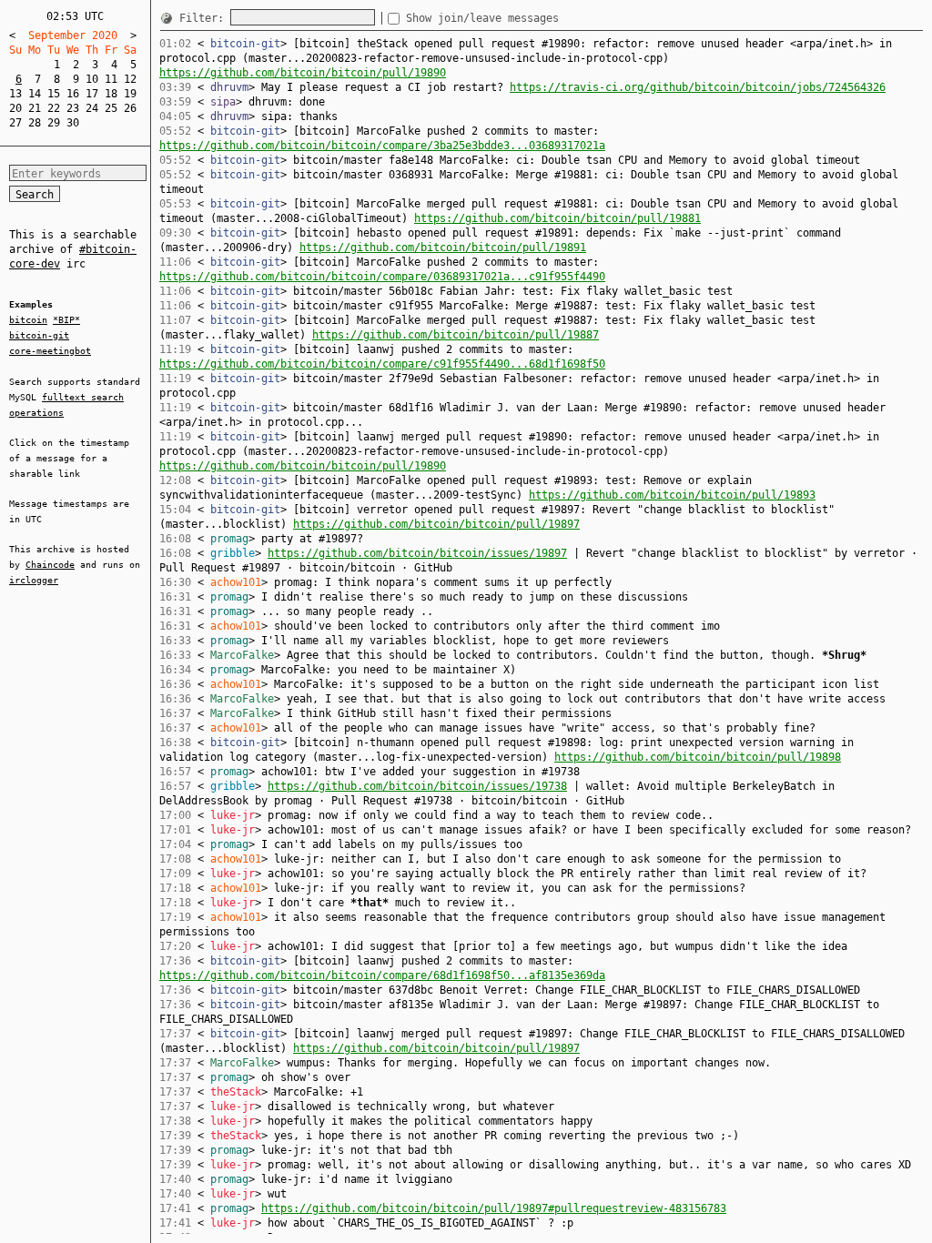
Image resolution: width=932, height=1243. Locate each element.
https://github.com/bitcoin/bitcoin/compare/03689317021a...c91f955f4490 (382, 276)
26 (130, 108)
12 (130, 79)
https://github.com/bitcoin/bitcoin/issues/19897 (417, 553)
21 (34, 108)
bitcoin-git (39, 335)
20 (15, 108)
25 (111, 108)
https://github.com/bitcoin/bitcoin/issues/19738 (417, 786)
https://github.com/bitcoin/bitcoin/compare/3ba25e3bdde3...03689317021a (382, 145)
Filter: (204, 18)
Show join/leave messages (482, 18)
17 (92, 93)
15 (53, 93)
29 (53, 122)
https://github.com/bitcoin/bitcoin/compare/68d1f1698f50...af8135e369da (382, 975)
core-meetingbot (50, 351)
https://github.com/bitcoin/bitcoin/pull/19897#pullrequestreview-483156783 (493, 1208)
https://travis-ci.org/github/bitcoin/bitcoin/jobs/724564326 (698, 87)
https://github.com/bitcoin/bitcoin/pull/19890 (302, 72)
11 (111, 79)
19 (130, 93)
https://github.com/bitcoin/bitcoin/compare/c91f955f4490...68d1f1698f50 (382, 364)
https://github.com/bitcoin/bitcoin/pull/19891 (442, 247)
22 (53, 108)
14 (34, 93)
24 (92, 108)
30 (72, 122)
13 (15, 93)
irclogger (33, 580)
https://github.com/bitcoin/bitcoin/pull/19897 (436, 524)
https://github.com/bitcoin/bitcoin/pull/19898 (697, 757)
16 (72, 93)
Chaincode (50, 565)
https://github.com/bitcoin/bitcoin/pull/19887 (455, 334)
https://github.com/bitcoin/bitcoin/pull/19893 (672, 495)
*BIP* (66, 320)
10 (92, 79)
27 (15, 122)
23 (72, 108)
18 (111, 93)
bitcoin (28, 320)
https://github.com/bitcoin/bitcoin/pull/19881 (557, 218)
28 (34, 122)
